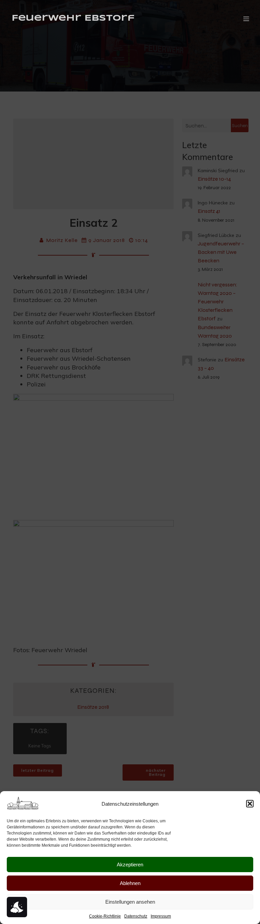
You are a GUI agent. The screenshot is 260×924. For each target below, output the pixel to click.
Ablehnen (130, 883)
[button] (249, 803)
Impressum (161, 916)
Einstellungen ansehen (130, 902)
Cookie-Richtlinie (105, 916)
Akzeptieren (130, 864)
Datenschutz (135, 916)
